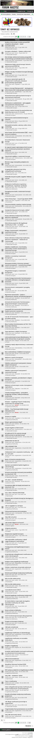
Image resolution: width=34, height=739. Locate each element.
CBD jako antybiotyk (11, 627)
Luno (16, 47)
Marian (17, 405)
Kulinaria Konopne (10, 115)
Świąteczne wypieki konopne (14, 534)
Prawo (7, 85)
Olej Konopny (9, 449)
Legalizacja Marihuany (12, 406)
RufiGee (17, 423)
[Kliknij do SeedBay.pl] (17, 22)
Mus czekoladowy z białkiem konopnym (17, 352)
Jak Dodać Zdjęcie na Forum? (14, 523)
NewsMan (17, 298)
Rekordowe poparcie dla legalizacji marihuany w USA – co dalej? (16, 224)
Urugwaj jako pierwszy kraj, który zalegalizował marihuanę (15, 170)
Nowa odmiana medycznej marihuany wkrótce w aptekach (17, 216)
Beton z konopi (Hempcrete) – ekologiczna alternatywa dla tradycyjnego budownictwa (19, 89)
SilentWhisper (18, 91)
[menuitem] (4, 11)
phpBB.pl (31, 736)
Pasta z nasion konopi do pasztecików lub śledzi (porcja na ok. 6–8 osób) (18, 111)
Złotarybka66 (18, 359)
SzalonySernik (18, 60)
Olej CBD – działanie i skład (13, 675)
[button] (16, 37)
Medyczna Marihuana (11, 189)
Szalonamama (19, 113)
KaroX (16, 53)
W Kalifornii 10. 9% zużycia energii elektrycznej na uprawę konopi (15, 434)
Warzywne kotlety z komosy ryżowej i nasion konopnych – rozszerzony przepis (18, 264)
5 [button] (25, 36)
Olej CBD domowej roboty (13, 714)
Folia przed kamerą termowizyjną (15, 511)
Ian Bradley (30, 733)
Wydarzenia (9, 202)
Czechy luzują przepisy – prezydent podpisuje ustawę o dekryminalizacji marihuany (16, 394)
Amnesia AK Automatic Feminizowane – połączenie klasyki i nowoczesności (18, 303)
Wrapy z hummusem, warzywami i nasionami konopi (16, 231)
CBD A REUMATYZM (11, 446)
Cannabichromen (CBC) (13, 590)
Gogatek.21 (17, 84)
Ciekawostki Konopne (11, 49)
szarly (16, 475)
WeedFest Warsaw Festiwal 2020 (15, 664)
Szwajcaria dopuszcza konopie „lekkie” (17, 210)
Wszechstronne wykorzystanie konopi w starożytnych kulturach (18, 96)
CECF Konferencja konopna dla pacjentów (18, 616)
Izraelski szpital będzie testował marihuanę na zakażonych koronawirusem (19, 652)
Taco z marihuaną (11, 681)
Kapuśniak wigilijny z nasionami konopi (17, 156)
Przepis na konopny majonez (14, 621)
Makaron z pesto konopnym (14, 357)
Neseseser (17, 481)
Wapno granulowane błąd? (13, 422)
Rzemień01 (17, 333)
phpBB (16, 734)
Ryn (16, 290)
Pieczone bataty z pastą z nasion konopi (18, 204)
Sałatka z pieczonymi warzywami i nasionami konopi (16, 371)
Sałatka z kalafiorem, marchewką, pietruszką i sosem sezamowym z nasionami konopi (16, 248)
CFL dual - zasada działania (14, 480)
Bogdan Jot (18, 647)
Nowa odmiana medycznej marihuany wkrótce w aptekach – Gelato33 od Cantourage (17, 239)
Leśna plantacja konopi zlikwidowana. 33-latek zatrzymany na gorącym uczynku (18, 338)
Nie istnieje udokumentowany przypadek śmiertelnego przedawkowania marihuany (18, 58)
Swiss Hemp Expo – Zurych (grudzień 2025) (18, 199)
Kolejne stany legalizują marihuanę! (16, 562)
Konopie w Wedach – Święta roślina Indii (18, 51)
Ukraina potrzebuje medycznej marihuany (18, 573)
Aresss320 (17, 374)
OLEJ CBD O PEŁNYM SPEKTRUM (14, 493)
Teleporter (17, 388)
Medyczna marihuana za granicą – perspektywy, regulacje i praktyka (16, 185)
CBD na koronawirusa (12, 659)
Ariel (16, 606)
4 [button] (23, 36)
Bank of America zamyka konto (15, 459)
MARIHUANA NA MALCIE (12, 441)
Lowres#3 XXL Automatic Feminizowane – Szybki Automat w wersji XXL (18, 310)
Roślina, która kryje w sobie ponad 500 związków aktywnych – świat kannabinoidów (17, 44)
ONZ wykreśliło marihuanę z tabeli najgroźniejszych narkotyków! (16, 540)
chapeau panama (11, 528)
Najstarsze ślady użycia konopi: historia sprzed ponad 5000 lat (18, 65)
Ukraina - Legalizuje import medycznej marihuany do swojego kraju (17, 402)
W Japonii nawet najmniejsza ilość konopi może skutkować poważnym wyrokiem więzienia (18, 149)
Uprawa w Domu (10, 425)
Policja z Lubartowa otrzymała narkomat (18, 567)
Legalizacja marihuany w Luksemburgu (17, 633)
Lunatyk (17, 654)
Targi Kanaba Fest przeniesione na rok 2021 (19, 709)
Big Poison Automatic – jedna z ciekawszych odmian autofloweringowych (18, 295)
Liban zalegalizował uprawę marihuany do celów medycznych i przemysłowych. (18, 687)
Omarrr (16, 353)
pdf (16, 488)
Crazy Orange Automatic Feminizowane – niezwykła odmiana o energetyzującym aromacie (18, 279)
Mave (16, 67)
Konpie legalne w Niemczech (14, 428)
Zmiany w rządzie (10, 416)
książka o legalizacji (11, 646)
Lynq (16, 267)
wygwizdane (18, 442)
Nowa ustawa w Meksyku (13, 610)
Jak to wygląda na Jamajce (14, 506)
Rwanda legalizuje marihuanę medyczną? (18, 595)
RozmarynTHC (18, 436)
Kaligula (17, 340)
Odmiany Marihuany (11, 137)
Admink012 (17, 381)
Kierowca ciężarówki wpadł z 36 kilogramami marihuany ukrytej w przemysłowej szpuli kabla (16, 80)
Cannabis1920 (18, 513)
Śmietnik (8, 531)
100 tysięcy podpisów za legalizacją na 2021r (19, 670)
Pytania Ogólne (10, 514)
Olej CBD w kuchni (11, 517)
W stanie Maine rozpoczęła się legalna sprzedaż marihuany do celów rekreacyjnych (17, 602)
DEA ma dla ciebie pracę (12, 578)
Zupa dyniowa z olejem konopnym (16, 331)
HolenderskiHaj (18, 348)
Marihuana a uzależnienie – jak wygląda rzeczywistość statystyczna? (18, 104)
